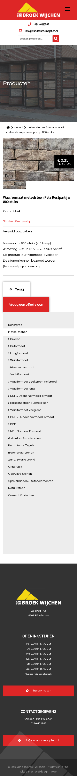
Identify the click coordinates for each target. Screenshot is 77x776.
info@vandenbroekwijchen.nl (41, 30)
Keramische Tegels (21, 445)
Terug (19, 289)
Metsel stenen (17, 332)
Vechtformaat (19, 374)
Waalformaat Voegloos (25, 410)
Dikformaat (17, 346)
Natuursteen (16, 488)
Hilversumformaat (22, 367)
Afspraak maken (41, 690)
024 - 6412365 (41, 24)
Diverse (15, 339)
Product (18, 127)
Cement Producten (21, 495)
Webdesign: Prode (46, 771)
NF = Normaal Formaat (25, 431)
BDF (13, 424)
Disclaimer (26, 771)
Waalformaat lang (22, 388)
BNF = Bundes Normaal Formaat (32, 417)
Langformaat (19, 353)
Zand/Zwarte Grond (21, 459)
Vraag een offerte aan (26, 304)
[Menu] (67, 8)
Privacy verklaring (57, 767)
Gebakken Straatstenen (24, 438)
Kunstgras (15, 325)
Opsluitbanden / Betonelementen (30, 481)
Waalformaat (19, 360)
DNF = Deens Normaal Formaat (31, 395)
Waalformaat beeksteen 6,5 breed (33, 381)
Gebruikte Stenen (20, 473)
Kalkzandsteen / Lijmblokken (29, 402)
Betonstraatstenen (21, 452)
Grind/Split (15, 466)
